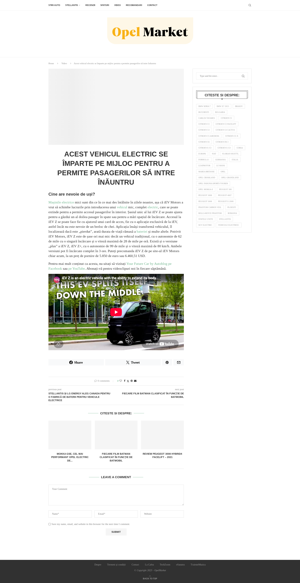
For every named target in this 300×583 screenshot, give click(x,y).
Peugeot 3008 (205, 195)
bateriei (142, 231)
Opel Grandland (230, 177)
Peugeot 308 (225, 189)
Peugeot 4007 (225, 195)
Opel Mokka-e (205, 189)
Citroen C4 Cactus (225, 130)
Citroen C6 (204, 142)
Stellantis (71, 5)
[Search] (250, 5)
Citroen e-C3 (204, 148)
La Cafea (149, 564)
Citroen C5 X (231, 136)
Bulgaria (220, 112)
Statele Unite (205, 219)
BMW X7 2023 (223, 106)
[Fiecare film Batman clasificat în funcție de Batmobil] (116, 435)
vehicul (122, 207)
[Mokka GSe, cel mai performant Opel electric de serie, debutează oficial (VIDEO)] (69, 435)
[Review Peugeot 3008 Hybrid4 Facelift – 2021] (162, 435)
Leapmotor (204, 165)
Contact (152, 5)
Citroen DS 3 (222, 142)
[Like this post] (120, 381)
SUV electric (205, 225)
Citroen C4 (204, 130)
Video (117, 5)
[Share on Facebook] (124, 381)
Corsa (240, 148)
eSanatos (180, 564)
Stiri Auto (54, 5)
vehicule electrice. (228, 225)
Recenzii (90, 5)
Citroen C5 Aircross (208, 136)
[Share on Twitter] (128, 381)
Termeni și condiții (116, 564)
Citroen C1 (226, 118)
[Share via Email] (135, 381)
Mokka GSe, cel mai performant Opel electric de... (70, 457)
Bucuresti (203, 112)
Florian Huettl (230, 154)
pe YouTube (76, 268)
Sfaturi (104, 5)
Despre (97, 564)
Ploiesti (231, 207)
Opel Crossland (206, 177)
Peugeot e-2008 (226, 201)
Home (51, 63)
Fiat (214, 154)
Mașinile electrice (61, 202)
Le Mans (220, 165)
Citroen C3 (204, 124)
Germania (220, 160)
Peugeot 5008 (205, 201)
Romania (232, 213)
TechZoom (165, 564)
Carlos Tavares (206, 118)
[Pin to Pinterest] (132, 381)
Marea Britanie (206, 172)
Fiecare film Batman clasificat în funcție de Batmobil (116, 457)
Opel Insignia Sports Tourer (213, 183)
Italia (235, 160)
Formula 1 (203, 160)
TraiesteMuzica (198, 564)
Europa (202, 154)
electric (153, 207)
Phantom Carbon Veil (209, 207)
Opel (223, 172)
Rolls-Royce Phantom (210, 213)
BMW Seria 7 (204, 106)
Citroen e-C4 (224, 148)
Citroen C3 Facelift (226, 124)
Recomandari (134, 5)
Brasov (239, 106)
